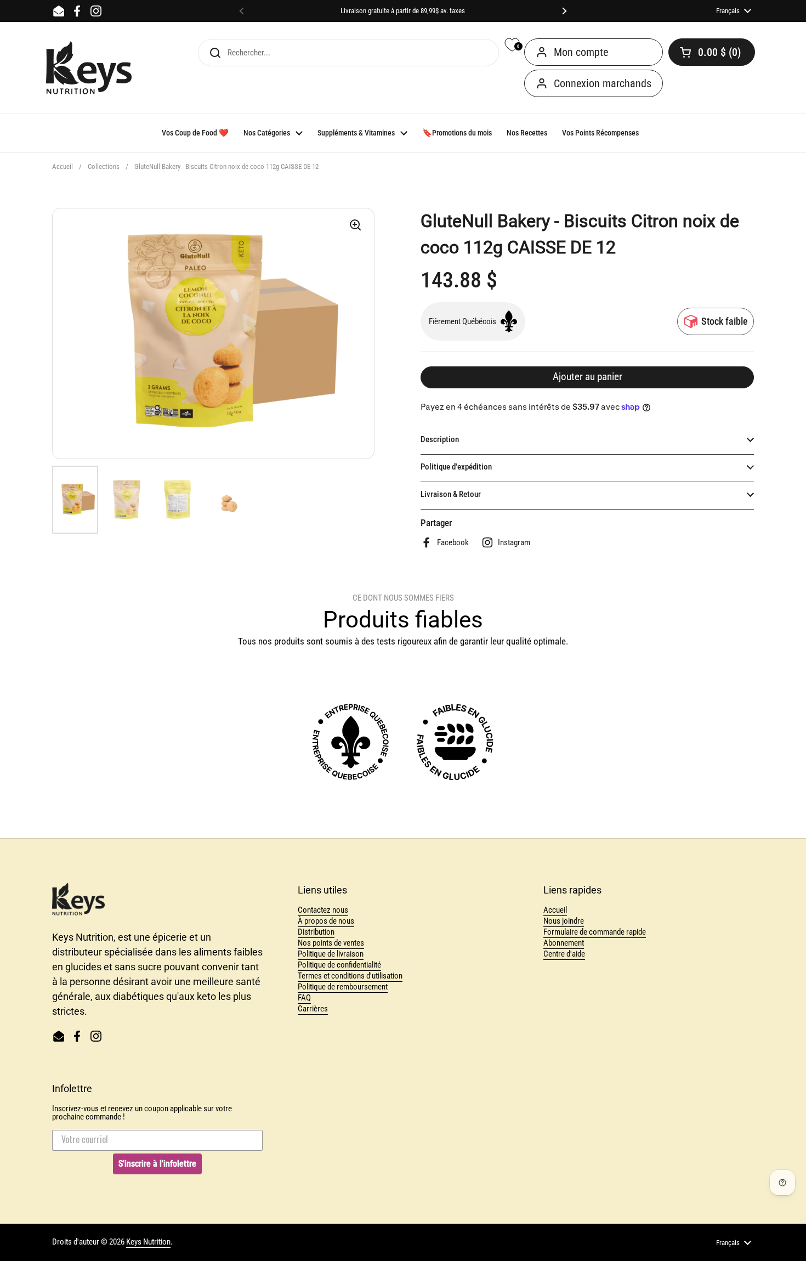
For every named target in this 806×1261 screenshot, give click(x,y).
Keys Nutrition (148, 1242)
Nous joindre (563, 921)
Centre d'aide (564, 954)
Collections (104, 166)
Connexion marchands (602, 83)
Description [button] (440, 439)
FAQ (304, 998)
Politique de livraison (331, 954)
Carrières (313, 1009)
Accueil (62, 166)
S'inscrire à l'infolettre (157, 1163)
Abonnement (563, 943)
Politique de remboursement (343, 987)
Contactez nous (323, 910)
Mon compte (581, 52)
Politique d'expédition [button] (456, 467)
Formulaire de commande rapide (594, 932)
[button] (711, 52)
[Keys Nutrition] (89, 68)
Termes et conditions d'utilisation (350, 976)
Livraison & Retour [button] (451, 494)
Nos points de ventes (331, 943)
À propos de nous (326, 921)
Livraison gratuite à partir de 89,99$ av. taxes (402, 11)
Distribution (316, 932)
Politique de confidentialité (339, 965)
